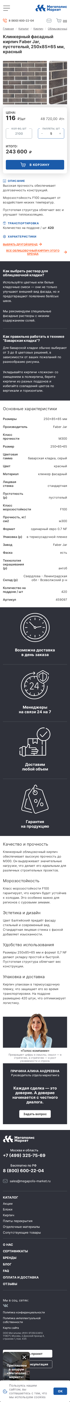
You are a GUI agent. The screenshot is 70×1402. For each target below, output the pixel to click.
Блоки (7, 1209)
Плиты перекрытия (17, 1221)
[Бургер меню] (6, 8)
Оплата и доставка (21, 1277)
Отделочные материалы (21, 1227)
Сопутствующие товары (22, 1232)
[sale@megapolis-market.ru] (49, 20)
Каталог (10, 1197)
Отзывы (10, 1284)
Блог (7, 1264)
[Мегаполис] (51, 8)
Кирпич (8, 1215)
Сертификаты (15, 1251)
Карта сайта (11, 1327)
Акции (8, 1203)
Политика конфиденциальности (24, 1312)
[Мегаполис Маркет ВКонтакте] (5, 1305)
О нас (8, 1245)
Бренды (9, 1258)
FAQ (6, 1271)
